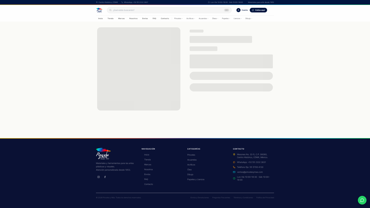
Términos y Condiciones (243, 197)
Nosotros (133, 18)
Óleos (214, 18)
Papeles (225, 18)
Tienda (111, 18)
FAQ (154, 18)
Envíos (145, 18)
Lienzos (237, 18)
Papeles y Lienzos (195, 179)
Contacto (165, 18)
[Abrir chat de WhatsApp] (362, 200)
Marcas (121, 18)
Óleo (189, 169)
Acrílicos (189, 18)
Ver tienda (185, 67)
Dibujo (248, 18)
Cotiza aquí (260, 10)
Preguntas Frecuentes (221, 197)
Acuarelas (203, 18)
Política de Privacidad (265, 197)
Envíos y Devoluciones (199, 197)
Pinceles (177, 18)
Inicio (100, 18)
